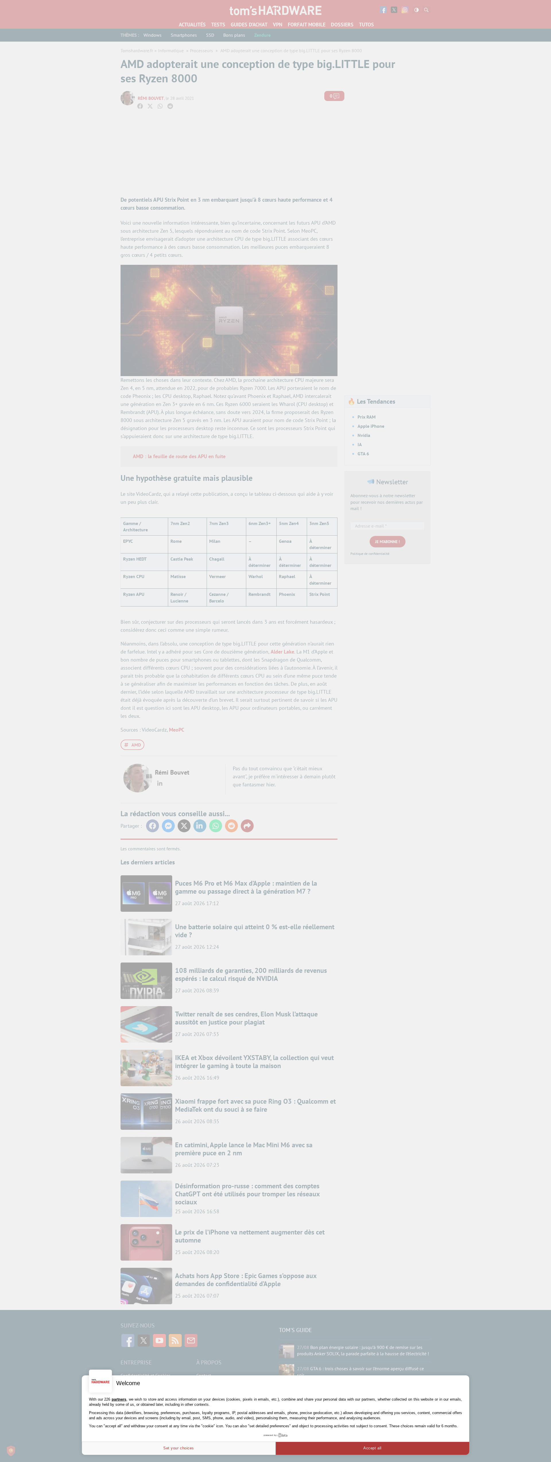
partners (119, 1399)
